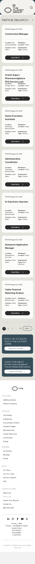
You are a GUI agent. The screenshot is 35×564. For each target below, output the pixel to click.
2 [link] (8, 328)
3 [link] (12, 328)
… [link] (16, 328)
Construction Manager (16, 34)
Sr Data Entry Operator (16, 201)
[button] (17, 20)
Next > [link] (27, 328)
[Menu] (14, 5)
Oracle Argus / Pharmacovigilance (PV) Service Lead (15, 78)
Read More (15, 58)
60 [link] (20, 328)
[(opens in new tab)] (17, 388)
